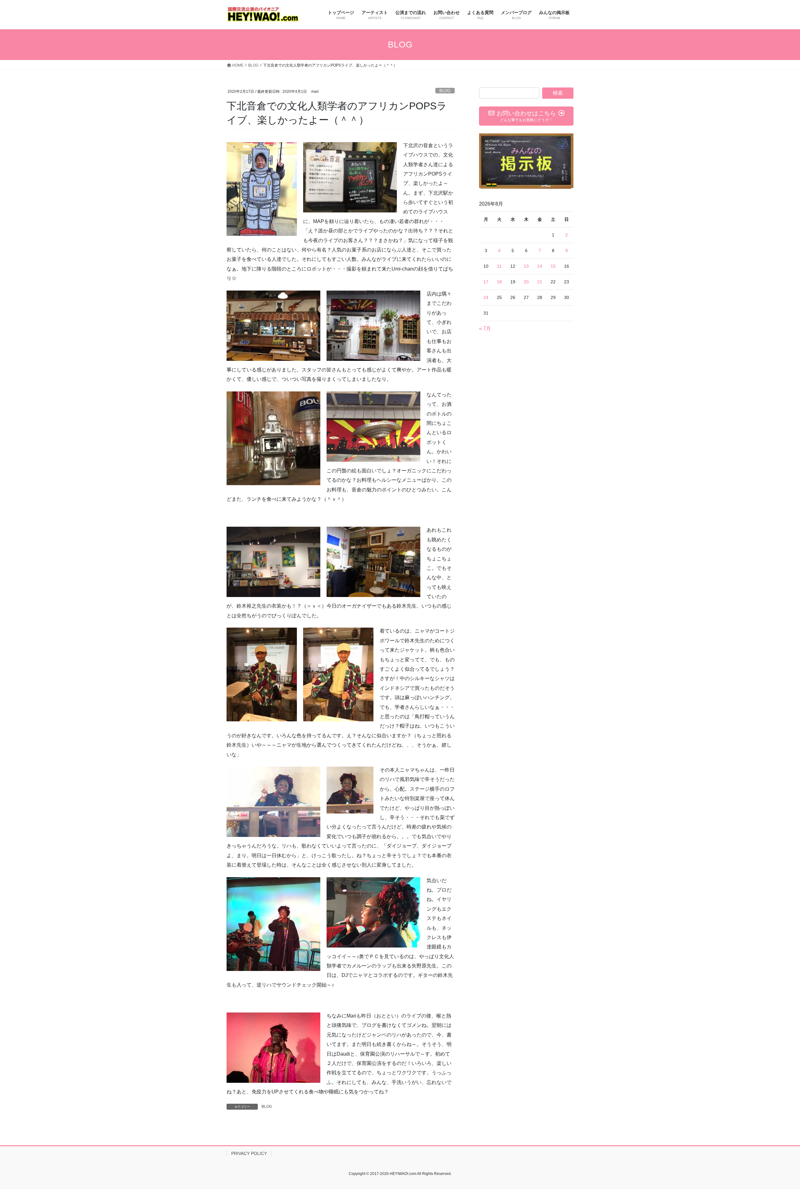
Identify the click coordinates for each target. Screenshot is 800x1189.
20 (526, 281)
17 (485, 281)
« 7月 (485, 328)
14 (539, 266)
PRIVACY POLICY (249, 1153)
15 (553, 266)
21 (539, 281)
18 (499, 281)
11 (499, 266)
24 (485, 297)
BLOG (445, 90)
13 (526, 266)
